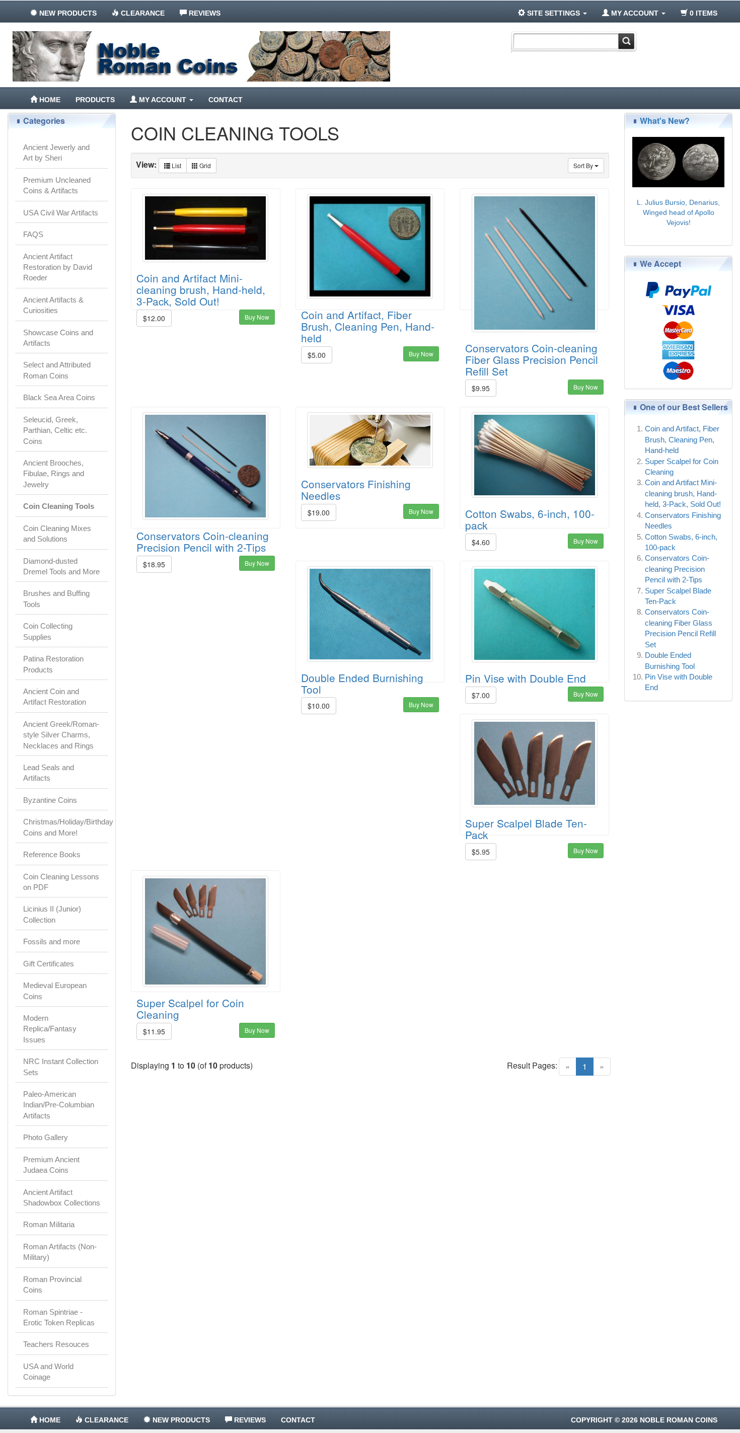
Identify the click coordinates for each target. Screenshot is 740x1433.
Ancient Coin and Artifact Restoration (54, 696)
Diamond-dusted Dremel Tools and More (61, 566)
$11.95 (154, 1031)
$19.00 (319, 512)
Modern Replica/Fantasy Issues (50, 1029)
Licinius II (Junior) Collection (52, 914)
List (175, 165)
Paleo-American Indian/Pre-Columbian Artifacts (58, 1105)
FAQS (33, 234)
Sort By (584, 165)
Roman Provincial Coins (52, 1284)
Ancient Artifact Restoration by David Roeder (57, 267)
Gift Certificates (48, 963)
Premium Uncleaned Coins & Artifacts (57, 185)
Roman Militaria (49, 1224)
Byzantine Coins (50, 800)
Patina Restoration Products (53, 663)
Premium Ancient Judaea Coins (51, 1164)
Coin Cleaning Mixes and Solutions (57, 533)
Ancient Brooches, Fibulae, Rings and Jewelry (53, 474)
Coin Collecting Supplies (47, 631)
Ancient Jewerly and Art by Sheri (56, 152)
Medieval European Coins (55, 990)
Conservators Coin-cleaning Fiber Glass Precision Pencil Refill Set (531, 359)
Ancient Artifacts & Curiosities (53, 305)
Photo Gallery (45, 1137)
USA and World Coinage (48, 1371)
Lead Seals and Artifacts (48, 772)
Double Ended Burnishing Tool (362, 683)
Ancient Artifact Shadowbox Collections (61, 1197)
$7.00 (481, 695)
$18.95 (154, 564)
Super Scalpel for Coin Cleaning (190, 1008)
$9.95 (481, 388)
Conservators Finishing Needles (356, 489)
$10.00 (319, 706)
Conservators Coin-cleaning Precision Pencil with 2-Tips (202, 541)
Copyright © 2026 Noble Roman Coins (644, 1420)
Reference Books (52, 854)
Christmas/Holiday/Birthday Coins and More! (65, 827)
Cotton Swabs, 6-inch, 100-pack (530, 519)
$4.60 (481, 542)
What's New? (665, 120)
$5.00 (317, 355)
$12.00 (154, 318)
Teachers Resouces (56, 1344)
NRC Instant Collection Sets (60, 1066)
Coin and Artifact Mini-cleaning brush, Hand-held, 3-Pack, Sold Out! (200, 289)
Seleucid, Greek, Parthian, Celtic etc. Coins (55, 430)
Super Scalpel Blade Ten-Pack (526, 828)
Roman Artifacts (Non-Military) (60, 1251)
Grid (204, 165)
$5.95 (481, 852)
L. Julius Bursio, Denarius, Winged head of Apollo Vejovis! (678, 212)
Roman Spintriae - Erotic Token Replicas (59, 1317)
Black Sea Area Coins (59, 397)
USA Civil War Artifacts (60, 212)
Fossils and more (51, 941)
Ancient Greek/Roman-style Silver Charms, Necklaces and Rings (61, 735)
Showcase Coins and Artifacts (58, 337)
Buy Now (257, 317)
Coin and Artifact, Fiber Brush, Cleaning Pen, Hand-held (367, 326)
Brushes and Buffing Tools (56, 598)
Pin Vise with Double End (525, 678)
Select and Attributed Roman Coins (57, 370)
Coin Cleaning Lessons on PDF (61, 881)
